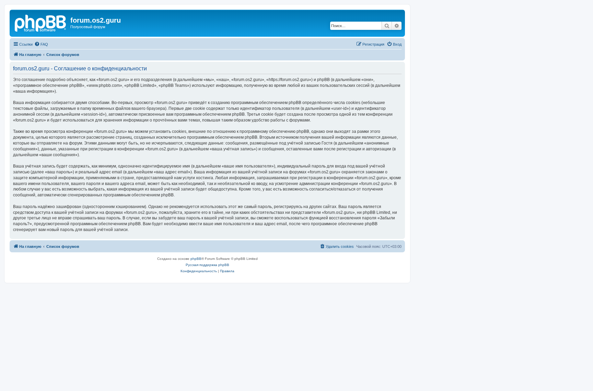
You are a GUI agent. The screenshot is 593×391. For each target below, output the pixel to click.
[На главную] (40, 22)
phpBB (195, 259)
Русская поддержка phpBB (207, 265)
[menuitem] (41, 44)
